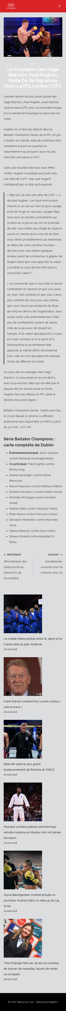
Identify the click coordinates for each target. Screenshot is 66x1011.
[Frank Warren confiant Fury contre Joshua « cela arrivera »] (33, 676)
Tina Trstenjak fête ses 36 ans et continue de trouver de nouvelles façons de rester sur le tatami (31, 968)
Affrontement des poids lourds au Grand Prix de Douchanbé (15, 566)
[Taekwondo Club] (12, 6)
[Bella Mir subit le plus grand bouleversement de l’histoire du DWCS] (33, 739)
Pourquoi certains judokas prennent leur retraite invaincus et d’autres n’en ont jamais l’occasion (32, 832)
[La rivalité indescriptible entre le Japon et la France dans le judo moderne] (33, 613)
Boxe (33, 64)
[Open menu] (59, 6)
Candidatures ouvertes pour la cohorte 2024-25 (51, 563)
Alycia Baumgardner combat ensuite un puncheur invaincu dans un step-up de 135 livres (31, 900)
